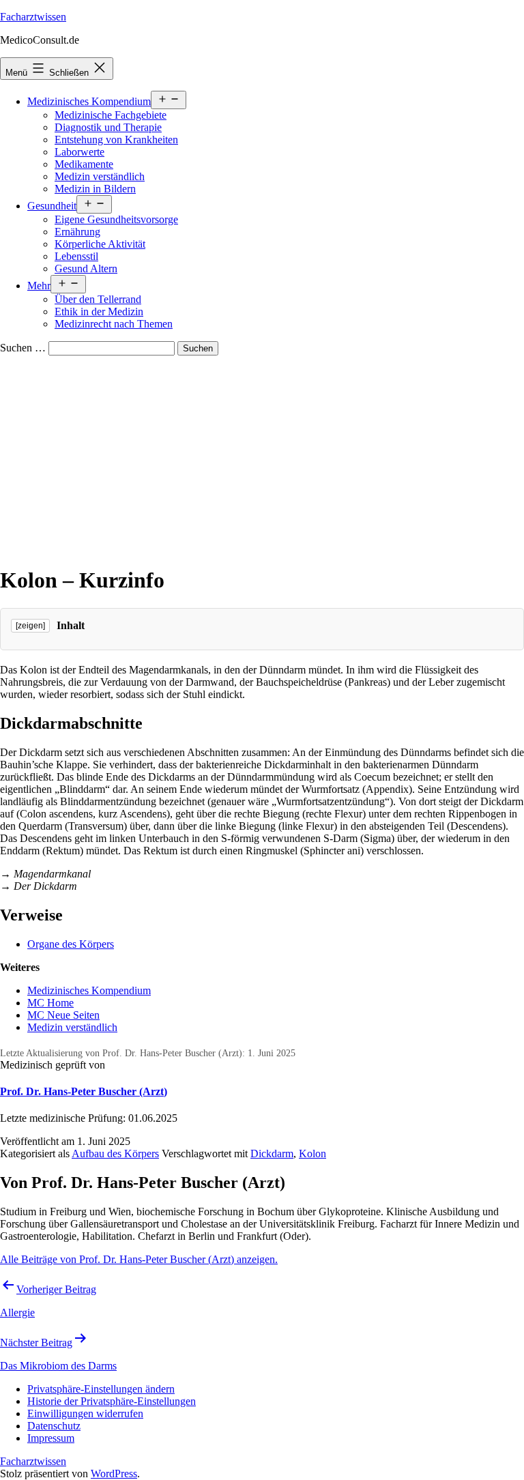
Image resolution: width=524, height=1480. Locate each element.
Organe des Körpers (70, 944)
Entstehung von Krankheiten (116, 139)
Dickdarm (271, 1153)
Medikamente (84, 164)
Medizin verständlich (100, 176)
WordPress (114, 1473)
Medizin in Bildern (95, 188)
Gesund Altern (86, 268)
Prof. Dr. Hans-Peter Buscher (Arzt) (83, 1091)
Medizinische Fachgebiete (110, 115)
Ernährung (77, 231)
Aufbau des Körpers (115, 1153)
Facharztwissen (33, 17)
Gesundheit (51, 206)
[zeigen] (30, 625)
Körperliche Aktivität (100, 244)
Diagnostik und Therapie (108, 127)
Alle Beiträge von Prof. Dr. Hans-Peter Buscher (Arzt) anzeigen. (139, 1259)
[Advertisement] (262, 457)
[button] (101, 1389)
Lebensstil (76, 256)
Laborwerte (79, 152)
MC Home (50, 1003)
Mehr (38, 285)
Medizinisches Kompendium (89, 101)
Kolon (312, 1153)
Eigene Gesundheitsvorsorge (116, 219)
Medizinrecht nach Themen (114, 324)
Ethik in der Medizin (99, 311)
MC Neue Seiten (63, 1015)
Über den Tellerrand (98, 299)
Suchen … (23, 347)
